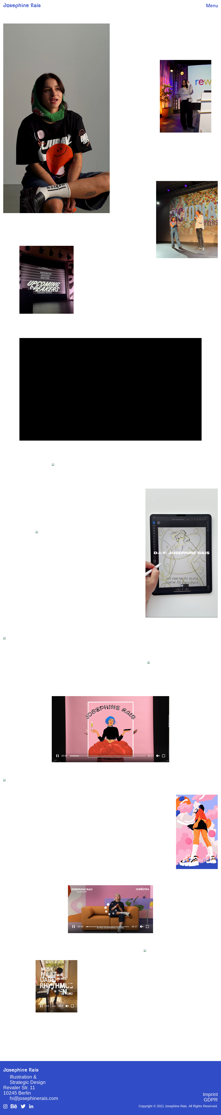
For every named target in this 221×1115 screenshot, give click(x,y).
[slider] (107, 926)
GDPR (211, 1099)
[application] (56, 118)
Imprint (210, 1094)
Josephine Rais (22, 5)
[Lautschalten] (158, 755)
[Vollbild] (163, 755)
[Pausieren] (73, 926)
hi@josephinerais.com (34, 1098)
